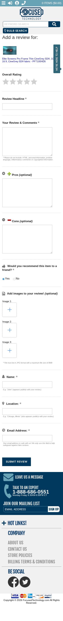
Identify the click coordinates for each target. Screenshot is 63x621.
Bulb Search (16, 30)
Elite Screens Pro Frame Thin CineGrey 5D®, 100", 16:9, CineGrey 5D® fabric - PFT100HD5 (29, 60)
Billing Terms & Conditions (31, 561)
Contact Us (17, 549)
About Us (15, 542)
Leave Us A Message (29, 477)
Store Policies (20, 555)
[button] (5, 81)
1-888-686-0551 (31, 492)
